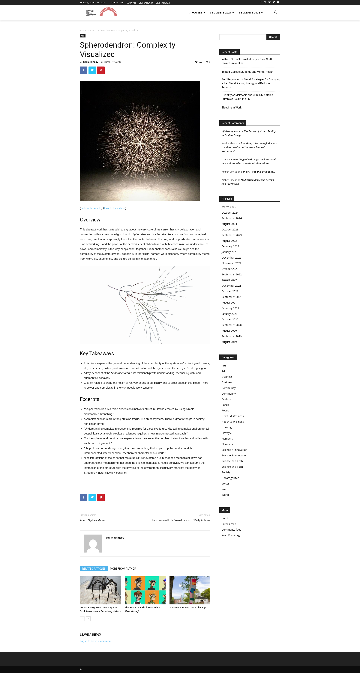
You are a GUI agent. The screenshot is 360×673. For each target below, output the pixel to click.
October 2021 (230, 291)
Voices (226, 483)
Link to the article (91, 208)
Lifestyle (227, 433)
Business (227, 376)
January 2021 (229, 314)
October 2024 (230, 212)
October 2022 (230, 269)
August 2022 (229, 280)
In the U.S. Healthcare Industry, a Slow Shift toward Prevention (247, 61)
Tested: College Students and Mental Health (247, 71)
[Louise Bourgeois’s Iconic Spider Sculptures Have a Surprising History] (100, 590)
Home (83, 30)
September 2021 (232, 297)
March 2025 (229, 207)
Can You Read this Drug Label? (258, 171)
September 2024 (232, 218)
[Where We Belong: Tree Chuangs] (190, 590)
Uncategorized (230, 478)
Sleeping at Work (232, 107)
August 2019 (229, 342)
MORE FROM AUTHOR (123, 568)
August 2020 (229, 330)
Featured (227, 399)
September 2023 (232, 235)
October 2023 (230, 229)
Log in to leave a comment (95, 640)
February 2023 (230, 246)
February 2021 (230, 308)
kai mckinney (90, 61)
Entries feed (229, 524)
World (225, 495)
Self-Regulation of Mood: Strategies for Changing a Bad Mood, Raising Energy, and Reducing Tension (251, 83)
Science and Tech (232, 461)
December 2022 (231, 257)
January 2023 (229, 252)
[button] (275, 12)
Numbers (227, 438)
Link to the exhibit (114, 208)
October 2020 (230, 319)
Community (229, 388)
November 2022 (231, 263)
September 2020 (232, 325)
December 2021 (231, 285)
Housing (227, 427)
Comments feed (231, 529)
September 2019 (232, 336)
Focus (225, 405)
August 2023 (229, 240)
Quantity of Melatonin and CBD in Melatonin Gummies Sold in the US (247, 96)
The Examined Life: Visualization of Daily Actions (180, 520)
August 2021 (229, 302)
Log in (225, 518)
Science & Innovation (234, 450)
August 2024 (229, 224)
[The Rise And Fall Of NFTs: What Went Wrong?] (145, 590)
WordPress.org (231, 535)
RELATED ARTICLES (94, 568)
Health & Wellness (233, 416)
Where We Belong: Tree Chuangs (188, 607)
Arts (92, 30)
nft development (231, 131)
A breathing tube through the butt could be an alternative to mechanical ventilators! (249, 147)
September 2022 (232, 274)
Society (226, 472)
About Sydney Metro (92, 520)
